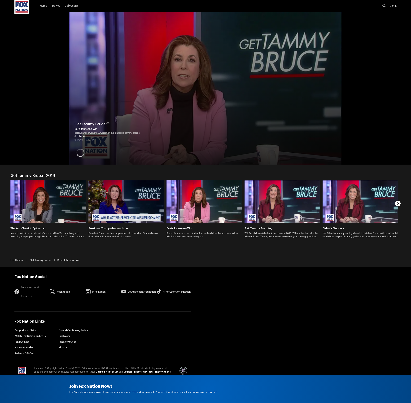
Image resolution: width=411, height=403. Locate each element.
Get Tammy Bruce (90, 124)
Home (43, 5)
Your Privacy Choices (160, 372)
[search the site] (384, 5)
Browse (56, 5)
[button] (384, 5)
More (82, 136)
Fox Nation (16, 260)
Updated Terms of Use (107, 372)
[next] (397, 203)
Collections (71, 5)
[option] (49, 211)
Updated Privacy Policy (135, 372)
